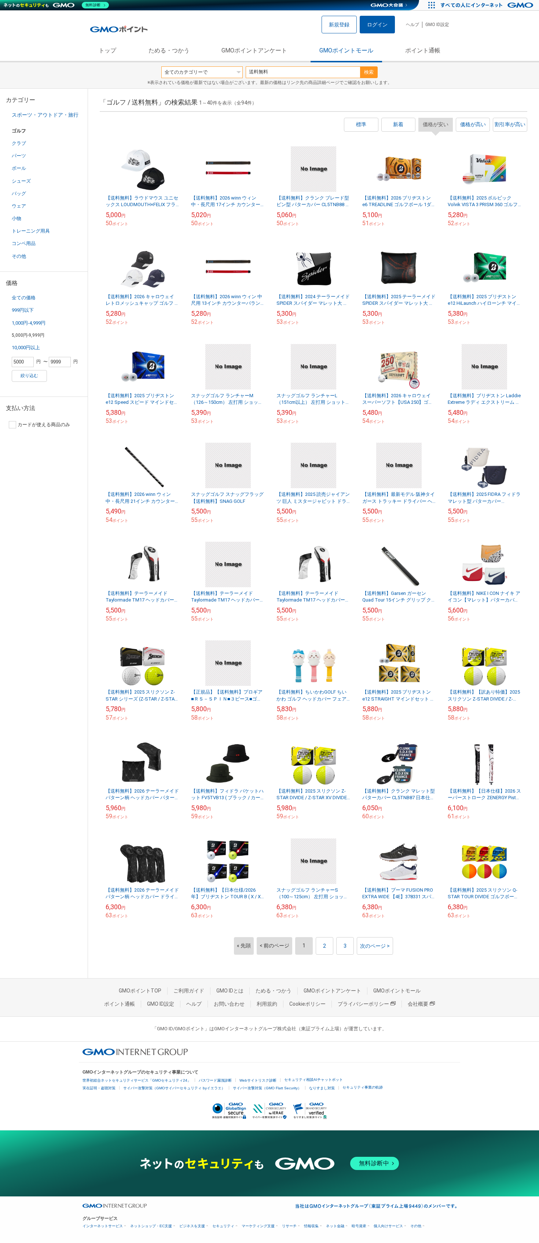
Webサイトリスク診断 (257, 1080)
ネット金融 (335, 1226)
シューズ (21, 181)
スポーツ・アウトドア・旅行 (45, 115)
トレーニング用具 (31, 231)
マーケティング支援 (258, 1226)
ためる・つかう (169, 50)
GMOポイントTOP (140, 991)
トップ (107, 50)
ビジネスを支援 (192, 1226)
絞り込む (29, 375)
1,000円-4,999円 (28, 323)
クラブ (19, 143)
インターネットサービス (102, 1226)
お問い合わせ (229, 1004)
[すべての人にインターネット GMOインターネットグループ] (488, 5)
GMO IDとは (229, 991)
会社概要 (418, 1004)
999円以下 (23, 310)
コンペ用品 (24, 243)
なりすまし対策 (322, 1088)
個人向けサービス (388, 1226)
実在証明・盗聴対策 (98, 1088)
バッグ (19, 193)
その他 (19, 256)
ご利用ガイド (188, 991)
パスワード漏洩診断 (215, 1080)
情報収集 (311, 1226)
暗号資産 (359, 1226)
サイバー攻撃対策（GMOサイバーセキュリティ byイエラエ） (174, 1088)
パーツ (19, 155)
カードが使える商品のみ (44, 424)
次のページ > (375, 946)
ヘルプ (412, 24)
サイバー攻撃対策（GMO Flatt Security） (267, 1088)
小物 (16, 218)
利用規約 (267, 1004)
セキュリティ (223, 1226)
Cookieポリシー (307, 1004)
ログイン (377, 25)
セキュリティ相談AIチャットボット (313, 1080)
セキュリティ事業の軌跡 (362, 1087)
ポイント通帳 (422, 50)
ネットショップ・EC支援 (151, 1226)
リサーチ (289, 1226)
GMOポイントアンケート (254, 50)
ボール (19, 168)
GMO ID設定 (437, 24)
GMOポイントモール (346, 50)
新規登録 (339, 25)
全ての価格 (24, 297)
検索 (369, 72)
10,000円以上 (26, 347)
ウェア (19, 206)
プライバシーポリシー (363, 1004)
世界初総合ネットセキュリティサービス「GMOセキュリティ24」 (136, 1080)
